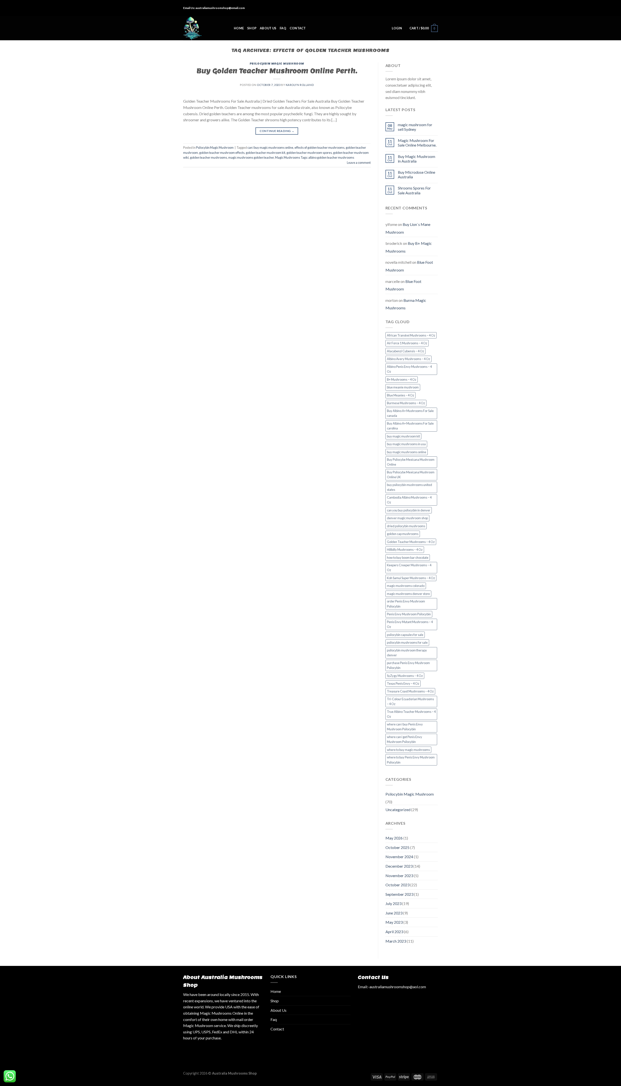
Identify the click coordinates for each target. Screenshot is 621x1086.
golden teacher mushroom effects (222, 153)
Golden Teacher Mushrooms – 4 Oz (411, 542)
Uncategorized (397, 809)
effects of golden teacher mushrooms (319, 147)
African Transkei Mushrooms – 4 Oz (411, 335)
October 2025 (397, 847)
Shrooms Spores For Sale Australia (414, 190)
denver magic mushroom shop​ (407, 518)
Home (239, 28)
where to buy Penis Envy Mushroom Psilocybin (411, 759)
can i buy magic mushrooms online (270, 147)
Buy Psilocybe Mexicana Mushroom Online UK (410, 474)
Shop (251, 28)
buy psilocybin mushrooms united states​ (409, 487)
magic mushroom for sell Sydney (415, 127)
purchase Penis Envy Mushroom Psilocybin (408, 665)
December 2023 (399, 866)
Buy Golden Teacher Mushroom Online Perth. (276, 71)
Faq (283, 28)
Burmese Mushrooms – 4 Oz (406, 403)
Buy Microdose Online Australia (416, 174)
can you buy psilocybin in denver (408, 510)
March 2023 (395, 941)
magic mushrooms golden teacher (251, 157)
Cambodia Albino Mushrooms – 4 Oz (409, 499)
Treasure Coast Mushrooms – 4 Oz (410, 691)
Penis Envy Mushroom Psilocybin (409, 614)
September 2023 (399, 894)
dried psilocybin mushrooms (406, 526)
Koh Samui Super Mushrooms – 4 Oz (411, 578)
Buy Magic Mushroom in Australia (416, 158)
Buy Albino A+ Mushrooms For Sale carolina (410, 425)
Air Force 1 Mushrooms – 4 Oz (407, 343)
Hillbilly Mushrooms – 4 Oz (405, 549)
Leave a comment (359, 163)
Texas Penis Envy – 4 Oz (403, 683)
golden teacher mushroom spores (309, 153)
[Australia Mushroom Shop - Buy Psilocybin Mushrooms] (205, 28)
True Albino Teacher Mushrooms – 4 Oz (411, 714)
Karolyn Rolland (300, 84)
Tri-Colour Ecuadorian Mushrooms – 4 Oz (410, 701)
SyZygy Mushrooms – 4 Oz (405, 676)
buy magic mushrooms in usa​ (406, 444)
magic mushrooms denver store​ (408, 594)
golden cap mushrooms (402, 534)
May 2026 (394, 838)
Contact (298, 28)
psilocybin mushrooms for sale (407, 642)
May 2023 (394, 922)
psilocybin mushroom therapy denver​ (407, 652)
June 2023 (393, 913)
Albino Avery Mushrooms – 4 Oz (408, 359)
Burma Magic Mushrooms (405, 304)
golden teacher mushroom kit (265, 153)
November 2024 (399, 856)
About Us (268, 28)
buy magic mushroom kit (403, 436)
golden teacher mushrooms (208, 157)
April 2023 (394, 931)
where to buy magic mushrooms (408, 750)
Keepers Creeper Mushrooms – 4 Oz (409, 567)
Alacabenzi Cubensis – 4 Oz (405, 351)
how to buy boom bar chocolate (407, 557)
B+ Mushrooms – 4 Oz (401, 379)
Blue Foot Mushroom (403, 285)
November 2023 (399, 875)
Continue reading (277, 131)
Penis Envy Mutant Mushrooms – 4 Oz (410, 624)
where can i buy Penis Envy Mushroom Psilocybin (405, 726)
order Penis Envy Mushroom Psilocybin (406, 603)
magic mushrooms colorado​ (406, 586)
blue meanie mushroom (403, 387)
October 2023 (397, 884)
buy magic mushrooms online (406, 452)
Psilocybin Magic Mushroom (277, 63)
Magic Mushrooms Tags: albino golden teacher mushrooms (314, 157)
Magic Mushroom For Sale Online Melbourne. (417, 142)
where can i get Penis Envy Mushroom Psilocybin (404, 739)
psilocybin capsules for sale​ (405, 635)
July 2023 (393, 903)
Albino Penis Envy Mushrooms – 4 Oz (409, 369)
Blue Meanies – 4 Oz (400, 395)
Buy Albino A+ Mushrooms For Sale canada (410, 413)
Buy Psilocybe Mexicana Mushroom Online (410, 462)
